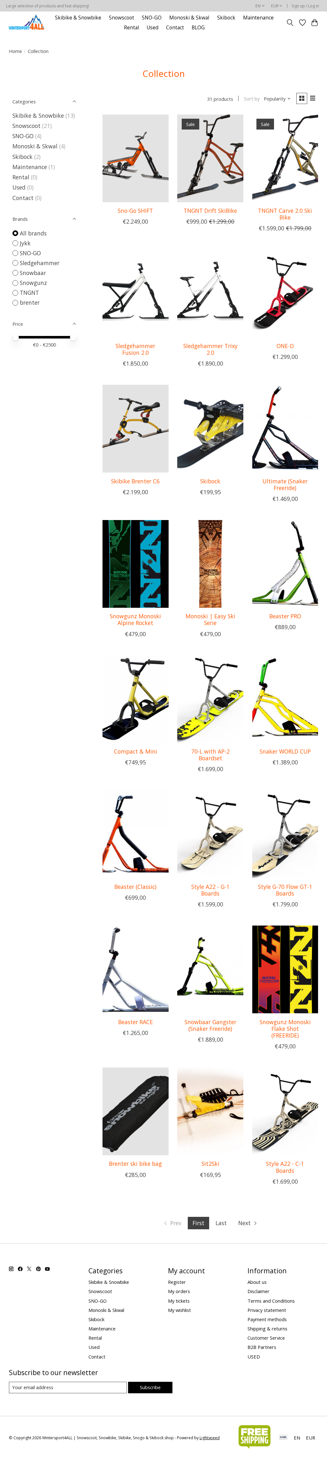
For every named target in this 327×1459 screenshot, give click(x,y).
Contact (175, 27)
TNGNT (29, 292)
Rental (131, 27)
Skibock (226, 17)
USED (253, 1356)
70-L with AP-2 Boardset (210, 755)
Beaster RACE (135, 1022)
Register (177, 1282)
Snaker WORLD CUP (285, 751)
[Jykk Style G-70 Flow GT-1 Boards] (285, 834)
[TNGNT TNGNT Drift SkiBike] (210, 158)
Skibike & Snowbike (78, 17)
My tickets (179, 1301)
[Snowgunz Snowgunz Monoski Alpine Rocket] (136, 564)
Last (221, 1223)
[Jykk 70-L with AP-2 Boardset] (210, 699)
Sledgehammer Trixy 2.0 (210, 349)
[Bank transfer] (283, 1437)
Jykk (25, 243)
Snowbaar (33, 273)
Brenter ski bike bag (135, 1163)
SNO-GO (152, 17)
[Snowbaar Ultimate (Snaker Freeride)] (285, 429)
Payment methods (267, 1319)
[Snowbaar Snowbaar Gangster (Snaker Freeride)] (210, 969)
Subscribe (150, 1387)
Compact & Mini (135, 751)
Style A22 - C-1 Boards (285, 1167)
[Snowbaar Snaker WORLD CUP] (285, 699)
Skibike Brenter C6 (135, 481)
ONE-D (285, 346)
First (198, 1223)
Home (15, 51)
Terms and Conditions (271, 1301)
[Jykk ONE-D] (285, 293)
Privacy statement (266, 1310)
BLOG (198, 27)
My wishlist (179, 1310)
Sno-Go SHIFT (135, 210)
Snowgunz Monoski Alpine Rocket (135, 619)
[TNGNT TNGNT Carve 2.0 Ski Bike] (285, 158)
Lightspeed (210, 1437)
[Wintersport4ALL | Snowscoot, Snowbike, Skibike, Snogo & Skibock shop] (27, 22)
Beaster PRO (285, 616)
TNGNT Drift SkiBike (210, 210)
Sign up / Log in (305, 6)
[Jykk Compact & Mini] (136, 699)
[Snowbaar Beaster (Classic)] (136, 834)
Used (152, 27)
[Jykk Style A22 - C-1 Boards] (285, 1111)
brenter (30, 302)
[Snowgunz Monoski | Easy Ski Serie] (210, 564)
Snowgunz (33, 283)
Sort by (252, 98)
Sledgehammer (39, 263)
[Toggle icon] (289, 22)
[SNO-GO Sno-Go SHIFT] (136, 158)
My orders (179, 1291)
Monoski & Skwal (189, 17)
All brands (33, 233)
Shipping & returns (267, 1328)
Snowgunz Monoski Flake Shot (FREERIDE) (285, 1028)
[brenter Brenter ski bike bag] (136, 1111)
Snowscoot (121, 17)
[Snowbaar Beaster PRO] (285, 564)
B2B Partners (261, 1347)
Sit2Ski (210, 1163)
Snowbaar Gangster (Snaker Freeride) (210, 1025)
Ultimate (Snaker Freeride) (285, 484)
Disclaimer (258, 1291)
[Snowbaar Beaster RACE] (136, 969)
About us (257, 1282)
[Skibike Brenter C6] (136, 429)
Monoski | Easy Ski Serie (210, 619)
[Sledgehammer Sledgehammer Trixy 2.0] (210, 293)
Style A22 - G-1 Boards (210, 890)
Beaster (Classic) (135, 886)
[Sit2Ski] (210, 1111)
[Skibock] (210, 429)
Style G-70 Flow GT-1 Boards (285, 890)
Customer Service (266, 1338)
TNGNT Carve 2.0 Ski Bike (285, 214)
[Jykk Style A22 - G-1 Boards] (210, 834)
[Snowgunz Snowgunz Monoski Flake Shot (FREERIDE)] (285, 969)
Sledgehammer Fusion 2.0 (135, 349)
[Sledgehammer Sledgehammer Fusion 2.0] (136, 293)
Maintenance (258, 17)
